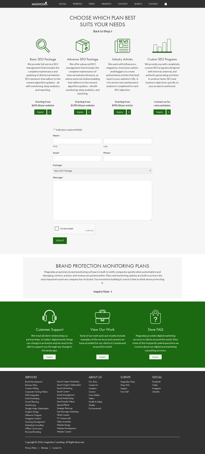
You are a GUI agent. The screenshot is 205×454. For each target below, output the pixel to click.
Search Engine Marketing (68, 381)
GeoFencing (30, 405)
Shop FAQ (125, 385)
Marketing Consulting (34, 425)
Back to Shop (101, 31)
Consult (153, 3)
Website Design (63, 425)
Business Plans (31, 385)
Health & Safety (95, 401)
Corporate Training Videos (36, 391)
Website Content (64, 431)
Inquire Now (101, 291)
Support (123, 388)
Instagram (156, 388)
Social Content (63, 391)
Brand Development (33, 381)
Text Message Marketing (67, 411)
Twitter (155, 385)
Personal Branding (33, 431)
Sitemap (44, 447)
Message (58, 177)
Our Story (93, 381)
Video (92, 3)
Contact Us (93, 385)
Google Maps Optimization (37, 408)
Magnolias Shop (127, 381)
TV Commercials (64, 418)
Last (105, 146)
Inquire (49, 357)
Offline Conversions (33, 428)
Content (123, 3)
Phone (107, 152)
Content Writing (31, 388)
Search (138, 3)
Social (62, 3)
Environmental (95, 408)
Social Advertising (64, 388)
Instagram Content (33, 418)
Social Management (65, 394)
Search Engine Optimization (69, 384)
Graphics (106, 3)
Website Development (66, 428)
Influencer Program (33, 415)
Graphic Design (32, 411)
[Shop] (165, 4)
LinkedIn (156, 391)
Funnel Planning (32, 401)
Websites (77, 3)
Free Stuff (124, 391)
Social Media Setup (65, 398)
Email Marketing (32, 398)
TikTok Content (63, 414)
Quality (92, 405)
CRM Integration (32, 395)
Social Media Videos (66, 401)
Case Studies (94, 395)
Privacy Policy (31, 447)
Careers (92, 391)
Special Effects (63, 404)
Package (58, 165)
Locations (93, 388)
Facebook (156, 381)
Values (91, 398)
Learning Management (35, 421)
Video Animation (64, 421)
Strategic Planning (64, 408)
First (55, 146)
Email (56, 152)
